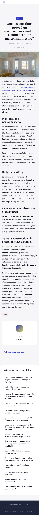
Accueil (5, 12)
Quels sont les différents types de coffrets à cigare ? (17, 452)
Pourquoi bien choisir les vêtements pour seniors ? (18, 487)
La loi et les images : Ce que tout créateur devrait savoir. (17, 388)
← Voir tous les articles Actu (13, 352)
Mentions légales (15, 504)
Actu (10, 12)
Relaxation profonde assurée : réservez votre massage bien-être (17, 435)
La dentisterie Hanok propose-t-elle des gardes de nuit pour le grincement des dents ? (19, 427)
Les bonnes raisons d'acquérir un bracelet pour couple (17, 412)
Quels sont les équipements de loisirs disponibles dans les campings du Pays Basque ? (19, 379)
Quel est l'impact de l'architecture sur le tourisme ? (19, 404)
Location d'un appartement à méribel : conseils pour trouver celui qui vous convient (19, 396)
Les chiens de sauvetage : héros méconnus (16, 473)
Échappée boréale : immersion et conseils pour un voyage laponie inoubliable (17, 443)
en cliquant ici (7, 165)
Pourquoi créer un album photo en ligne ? (18, 466)
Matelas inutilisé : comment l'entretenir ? (15, 480)
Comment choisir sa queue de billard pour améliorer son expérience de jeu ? (19, 459)
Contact (27, 504)
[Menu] (34, 2)
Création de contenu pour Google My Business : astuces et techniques (19, 419)
